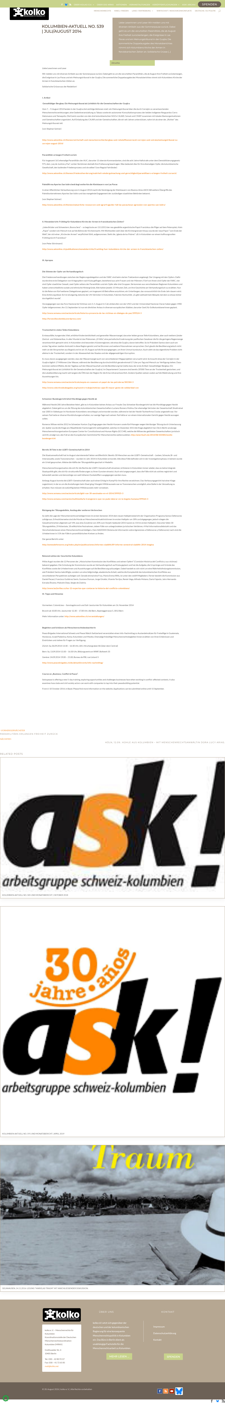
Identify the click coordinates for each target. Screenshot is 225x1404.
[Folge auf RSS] (165, 1391)
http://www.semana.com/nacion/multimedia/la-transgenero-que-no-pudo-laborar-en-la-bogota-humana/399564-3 (95, 499)
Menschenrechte (102, 11)
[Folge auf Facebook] (159, 1391)
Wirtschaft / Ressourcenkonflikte (174, 11)
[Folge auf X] (179, 1391)
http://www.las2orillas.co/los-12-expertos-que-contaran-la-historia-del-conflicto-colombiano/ (86, 588)
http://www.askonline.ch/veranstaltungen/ (84, 616)
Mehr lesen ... (119, 1356)
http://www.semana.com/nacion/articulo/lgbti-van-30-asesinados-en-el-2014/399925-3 (82, 493)
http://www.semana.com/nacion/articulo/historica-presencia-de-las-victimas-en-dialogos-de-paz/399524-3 (92, 313)
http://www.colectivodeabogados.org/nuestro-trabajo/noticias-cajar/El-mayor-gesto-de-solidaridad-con (90, 387)
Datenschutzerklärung (164, 1333)
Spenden (209, 4)
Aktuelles (115, 63)
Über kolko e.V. (83, 5)
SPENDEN (173, 1356)
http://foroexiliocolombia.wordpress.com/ (61, 318)
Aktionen (121, 5)
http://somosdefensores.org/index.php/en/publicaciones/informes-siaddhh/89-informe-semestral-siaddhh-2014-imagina (98, 544)
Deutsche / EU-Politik (205, 11)
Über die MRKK (105, 5)
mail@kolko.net (52, 1366)
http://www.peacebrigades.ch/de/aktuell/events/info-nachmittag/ (72, 662)
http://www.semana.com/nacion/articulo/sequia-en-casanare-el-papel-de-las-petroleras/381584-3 (87, 382)
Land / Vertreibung (141, 11)
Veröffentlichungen (164, 5)
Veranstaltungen (139, 5)
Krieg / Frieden (121, 11)
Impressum (159, 1326)
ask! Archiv (189, 5)
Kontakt (157, 1339)
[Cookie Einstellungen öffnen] (6, 1400)
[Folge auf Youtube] (171, 1391)
